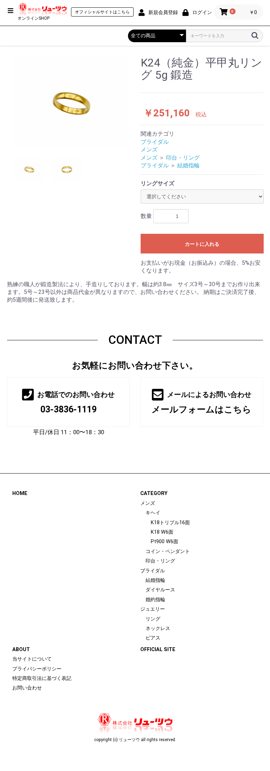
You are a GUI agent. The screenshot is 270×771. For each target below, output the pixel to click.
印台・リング (183, 157)
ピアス (153, 638)
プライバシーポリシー (37, 669)
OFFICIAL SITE (157, 650)
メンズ (149, 149)
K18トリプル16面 (170, 523)
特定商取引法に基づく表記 (41, 678)
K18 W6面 (162, 532)
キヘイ (153, 513)
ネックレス (158, 628)
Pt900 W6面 (164, 542)
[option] (71, 102)
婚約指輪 (155, 600)
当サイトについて (32, 659)
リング (153, 619)
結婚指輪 (188, 165)
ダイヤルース (160, 590)
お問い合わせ (27, 688)
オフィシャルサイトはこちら (102, 11)
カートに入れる (202, 244)
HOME (19, 493)
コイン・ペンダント (168, 551)
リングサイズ (157, 183)
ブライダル (155, 142)
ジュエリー (152, 609)
